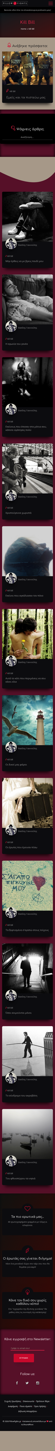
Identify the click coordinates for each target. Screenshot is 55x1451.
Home (23, 28)
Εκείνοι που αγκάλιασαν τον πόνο (24, 595)
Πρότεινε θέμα (42, 1401)
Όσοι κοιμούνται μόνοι (19, 1012)
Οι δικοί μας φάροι (16, 764)
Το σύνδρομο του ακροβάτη (21, 1095)
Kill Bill (12, 91)
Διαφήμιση (13, 1406)
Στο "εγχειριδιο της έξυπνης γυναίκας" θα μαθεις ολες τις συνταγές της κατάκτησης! (27, 1311)
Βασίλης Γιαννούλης (27, 245)
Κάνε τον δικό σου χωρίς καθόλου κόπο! (27, 1302)
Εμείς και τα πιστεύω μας (26, 97)
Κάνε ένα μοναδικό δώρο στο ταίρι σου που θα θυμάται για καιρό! (28, 1265)
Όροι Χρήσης (40, 1406)
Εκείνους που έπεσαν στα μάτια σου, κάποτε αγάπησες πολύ (26, 428)
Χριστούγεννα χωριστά (18, 512)
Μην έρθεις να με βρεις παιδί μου (24, 261)
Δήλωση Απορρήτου (27, 1411)
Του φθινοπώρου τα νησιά (20, 1178)
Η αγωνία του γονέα (17, 343)
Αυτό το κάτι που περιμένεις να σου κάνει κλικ (26, 680)
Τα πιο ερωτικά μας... (27, 1216)
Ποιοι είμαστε (26, 1406)
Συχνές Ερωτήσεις (12, 1401)
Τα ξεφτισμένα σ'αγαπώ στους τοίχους (27, 930)
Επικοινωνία (28, 1401)
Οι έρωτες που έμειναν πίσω (21, 847)
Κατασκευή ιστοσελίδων (33, 1421)
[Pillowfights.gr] (15, 3)
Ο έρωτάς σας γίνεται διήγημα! (27, 1258)
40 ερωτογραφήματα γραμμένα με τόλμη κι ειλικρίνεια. (27, 1223)
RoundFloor (28, 1424)
